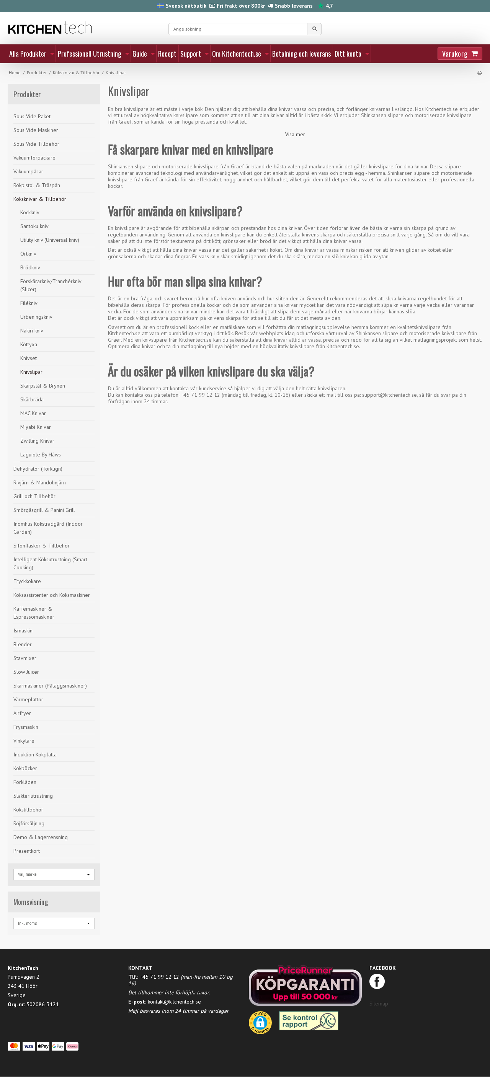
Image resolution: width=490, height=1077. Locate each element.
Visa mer (295, 134)
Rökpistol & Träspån (36, 185)
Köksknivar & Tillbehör (39, 199)
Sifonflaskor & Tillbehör (41, 545)
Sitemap (378, 1003)
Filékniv (29, 303)
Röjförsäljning (28, 823)
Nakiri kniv (31, 330)
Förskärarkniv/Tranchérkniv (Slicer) (50, 285)
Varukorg (454, 54)
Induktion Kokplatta (35, 754)
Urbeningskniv (36, 316)
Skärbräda (32, 399)
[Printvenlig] (479, 72)
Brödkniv (30, 267)
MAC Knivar (33, 413)
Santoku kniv (34, 226)
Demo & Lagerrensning (40, 837)
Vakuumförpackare (34, 157)
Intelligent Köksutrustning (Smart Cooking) (50, 563)
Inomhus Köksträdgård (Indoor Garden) (48, 527)
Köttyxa (28, 344)
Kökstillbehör (28, 809)
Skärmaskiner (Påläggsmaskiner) (50, 685)
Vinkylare (23, 740)
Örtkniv (28, 253)
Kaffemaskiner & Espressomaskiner (33, 612)
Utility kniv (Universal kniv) (49, 239)
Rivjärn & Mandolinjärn (39, 482)
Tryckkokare (27, 581)
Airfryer (22, 713)
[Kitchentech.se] (84, 28)
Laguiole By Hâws (40, 454)
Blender (22, 644)
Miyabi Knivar (35, 427)
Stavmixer (24, 658)
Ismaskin (23, 630)
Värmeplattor (28, 699)
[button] (260, 1025)
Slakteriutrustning (33, 795)
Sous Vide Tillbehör (36, 143)
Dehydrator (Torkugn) (37, 468)
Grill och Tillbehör (34, 496)
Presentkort (26, 850)
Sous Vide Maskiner (35, 130)
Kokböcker (25, 768)
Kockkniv (29, 212)
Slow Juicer (26, 671)
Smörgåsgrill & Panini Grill (44, 510)
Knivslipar (31, 371)
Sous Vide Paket (32, 116)
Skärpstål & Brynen (42, 385)
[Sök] (314, 29)
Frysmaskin (25, 726)
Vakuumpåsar (28, 171)
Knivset (28, 358)
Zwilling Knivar (37, 440)
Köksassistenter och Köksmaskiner (51, 594)
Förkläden (24, 782)
